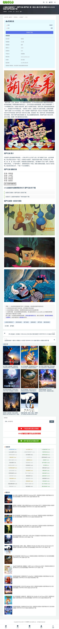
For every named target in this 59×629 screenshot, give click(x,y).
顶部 (53, 627)
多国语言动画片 (12, 465)
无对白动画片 (12, 470)
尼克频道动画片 (13, 467)
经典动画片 (33, 322)
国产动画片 (26, 322)
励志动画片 (12, 462)
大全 (18, 627)
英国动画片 (29, 481)
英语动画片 (45, 481)
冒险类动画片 (19, 322)
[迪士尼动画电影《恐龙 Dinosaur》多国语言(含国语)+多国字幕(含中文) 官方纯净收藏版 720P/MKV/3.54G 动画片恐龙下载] (29, 378)
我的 (41, 627)
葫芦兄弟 (40, 322)
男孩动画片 (29, 475)
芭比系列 (12, 481)
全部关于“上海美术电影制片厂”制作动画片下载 (17, 196)
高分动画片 (29, 486)
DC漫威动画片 (46, 449)
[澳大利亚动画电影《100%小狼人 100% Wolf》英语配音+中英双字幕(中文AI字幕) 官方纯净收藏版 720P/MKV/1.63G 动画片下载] (11, 378)
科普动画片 (12, 478)
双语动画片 (29, 462)
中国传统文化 (46, 452)
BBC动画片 (29, 449)
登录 (51, 2)
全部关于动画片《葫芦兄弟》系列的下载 (16, 192)
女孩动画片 (29, 465)
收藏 (7, 325)
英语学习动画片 (29, 483)
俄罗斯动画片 (46, 454)
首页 (11, 17)
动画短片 (46, 460)
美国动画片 (45, 478)
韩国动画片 (12, 486)
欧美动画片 (45, 473)
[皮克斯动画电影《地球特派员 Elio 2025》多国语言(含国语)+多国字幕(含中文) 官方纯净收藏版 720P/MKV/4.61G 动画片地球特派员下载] (8, 610)
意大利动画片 (29, 467)
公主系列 (29, 457)
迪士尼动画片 (46, 483)
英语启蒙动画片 (12, 483)
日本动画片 (29, 470)
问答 (29, 627)
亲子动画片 (29, 454)
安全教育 (46, 465)
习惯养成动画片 (13, 454)
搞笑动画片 (45, 467)
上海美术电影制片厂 (9, 322)
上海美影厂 (5, 11)
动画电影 (29, 460)
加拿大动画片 (13, 460)
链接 (12, 325)
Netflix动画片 (13, 452)
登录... (6, 421)
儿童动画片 (12, 457)
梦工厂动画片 (29, 473)
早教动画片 (45, 470)
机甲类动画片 (13, 473)
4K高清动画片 (12, 449)
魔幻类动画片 (47, 322)
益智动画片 (46, 475)
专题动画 (15, 17)
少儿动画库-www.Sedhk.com (30, 621)
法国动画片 (12, 475)
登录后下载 (29, 32)
